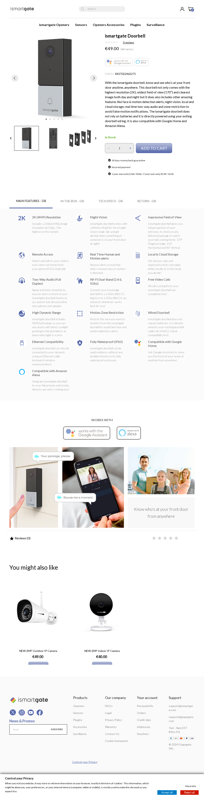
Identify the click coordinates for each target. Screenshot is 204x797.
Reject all (189, 792)
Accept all (167, 792)
